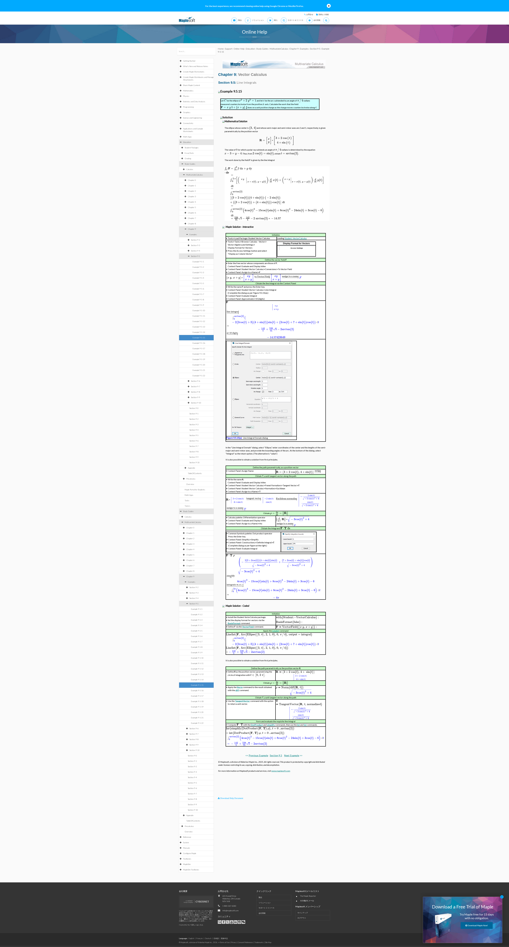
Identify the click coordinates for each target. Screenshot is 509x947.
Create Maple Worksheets (193, 72)
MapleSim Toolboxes (191, 869)
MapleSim (187, 864)
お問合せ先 (223, 891)
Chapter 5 (192, 207)
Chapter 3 (192, 196)
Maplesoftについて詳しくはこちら (191, 925)
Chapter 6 (192, 213)
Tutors (187, 506)
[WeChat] (243, 922)
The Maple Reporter (308, 896)
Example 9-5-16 (199, 343)
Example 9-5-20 (199, 365)
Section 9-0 (193, 408)
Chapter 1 (192, 185)
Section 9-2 (195, 240)
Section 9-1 (193, 413)
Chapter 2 (192, 191)
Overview (190, 484)
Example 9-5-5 (198, 283)
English (191, 938)
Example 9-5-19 (199, 359)
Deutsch (208, 938)
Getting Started (189, 61)
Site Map (268, 942)
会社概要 (183, 891)
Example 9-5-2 (198, 267)
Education (187, 142)
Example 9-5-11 (199, 316)
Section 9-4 (195, 251)
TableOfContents (195, 473)
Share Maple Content (191, 85)
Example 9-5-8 (198, 299)
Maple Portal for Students (195, 489)
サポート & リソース (266, 908)
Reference (187, 837)
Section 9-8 (195, 392)
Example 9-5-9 (198, 305)
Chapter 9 (192, 229)
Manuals (186, 848)
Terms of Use (225, 942)
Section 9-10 (196, 403)
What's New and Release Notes (195, 66)
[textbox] (225, 100)
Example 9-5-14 (199, 332)
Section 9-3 (195, 245)
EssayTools (189, 153)
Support (228, 48)
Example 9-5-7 (198, 294)
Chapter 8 (192, 223)
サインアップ (302, 913)
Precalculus (190, 479)
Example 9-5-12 (199, 321)
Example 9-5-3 (198, 272)
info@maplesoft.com (230, 910)
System (186, 842)
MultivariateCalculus (194, 175)
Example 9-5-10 (199, 310)
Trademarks (259, 942)
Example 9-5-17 (199, 348)
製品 (260, 897)
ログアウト (301, 918)
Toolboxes (187, 859)
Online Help (239, 48)
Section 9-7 (195, 386)
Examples (193, 234)
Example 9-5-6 (198, 289)
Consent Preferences (245, 942)
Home (221, 48)
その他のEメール (307, 900)
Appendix (191, 468)
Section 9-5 (195, 256)
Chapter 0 (192, 180)
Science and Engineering (192, 118)
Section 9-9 (195, 397)
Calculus (189, 169)
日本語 (216, 938)
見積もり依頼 (323, 14)
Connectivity (188, 123)
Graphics (186, 112)
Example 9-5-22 (199, 375)
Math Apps (187, 137)
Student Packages (192, 147)
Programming (188, 107)
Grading (188, 158)
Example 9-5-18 (199, 354)
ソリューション (265, 903)
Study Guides (190, 164)
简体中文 (224, 938)
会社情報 (262, 913)
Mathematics (188, 91)
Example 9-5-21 (199, 370)
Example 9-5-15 (199, 337)
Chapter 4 (192, 202)
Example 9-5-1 (198, 261)
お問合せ (309, 14)
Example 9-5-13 (199, 327)
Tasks (187, 500)
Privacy (233, 942)
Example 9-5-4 (198, 278)
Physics (186, 96)
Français (199, 938)
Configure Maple (189, 853)
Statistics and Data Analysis (194, 101)
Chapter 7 (192, 218)
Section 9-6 (195, 381)
